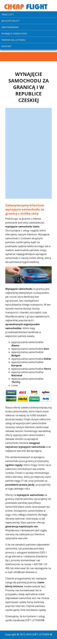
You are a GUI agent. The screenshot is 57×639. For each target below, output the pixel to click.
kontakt (6, 46)
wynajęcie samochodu (14, 33)
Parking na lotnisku (13, 39)
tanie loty (7, 14)
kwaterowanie (10, 27)
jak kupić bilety (10, 20)
